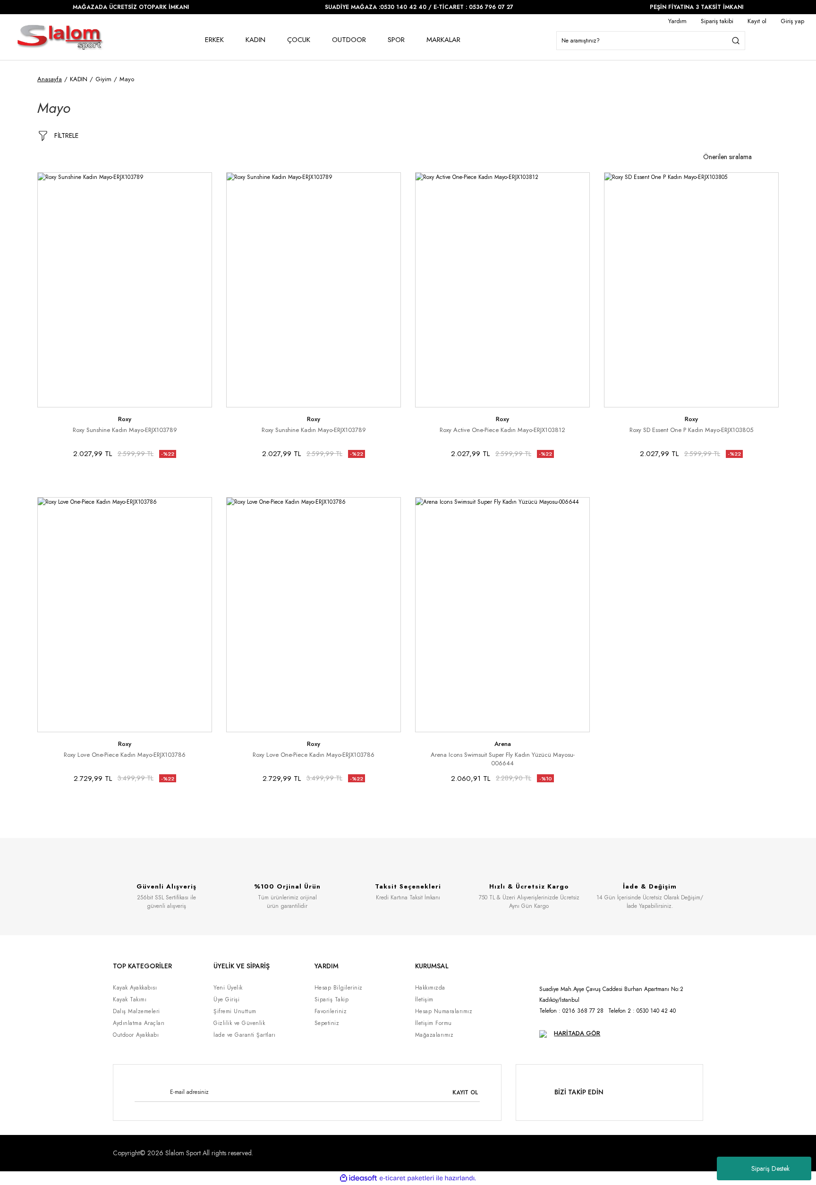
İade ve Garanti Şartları (244, 1035)
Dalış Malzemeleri (136, 1011)
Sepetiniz (327, 1023)
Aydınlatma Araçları (139, 1023)
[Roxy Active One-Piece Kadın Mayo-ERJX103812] (502, 289)
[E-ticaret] (406, 1178)
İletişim (424, 999)
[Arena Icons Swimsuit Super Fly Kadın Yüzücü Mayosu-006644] (502, 614)
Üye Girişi (226, 999)
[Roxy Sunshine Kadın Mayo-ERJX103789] (124, 289)
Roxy (124, 419)
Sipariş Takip (331, 999)
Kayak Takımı (129, 999)
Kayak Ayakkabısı (135, 987)
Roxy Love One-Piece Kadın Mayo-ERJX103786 (125, 755)
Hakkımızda (430, 987)
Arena (502, 743)
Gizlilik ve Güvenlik (239, 1023)
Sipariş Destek (770, 1168)
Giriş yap (792, 21)
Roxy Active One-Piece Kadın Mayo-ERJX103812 (502, 430)
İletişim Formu (433, 1023)
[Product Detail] (41, 176)
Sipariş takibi (717, 21)
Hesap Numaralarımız (444, 1011)
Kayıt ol (757, 21)
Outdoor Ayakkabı (136, 1035)
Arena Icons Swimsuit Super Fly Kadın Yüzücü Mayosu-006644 (503, 759)
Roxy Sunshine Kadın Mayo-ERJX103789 (125, 430)
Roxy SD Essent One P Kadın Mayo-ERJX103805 (691, 430)
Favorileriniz (330, 1011)
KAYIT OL (465, 1092)
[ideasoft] (358, 1178)
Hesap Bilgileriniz (338, 987)
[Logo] (60, 37)
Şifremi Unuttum (234, 1011)
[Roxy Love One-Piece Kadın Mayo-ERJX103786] (124, 614)
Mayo (126, 79)
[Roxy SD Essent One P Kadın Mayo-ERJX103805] (691, 289)
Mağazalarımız (434, 1035)
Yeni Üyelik (228, 987)
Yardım (677, 21)
